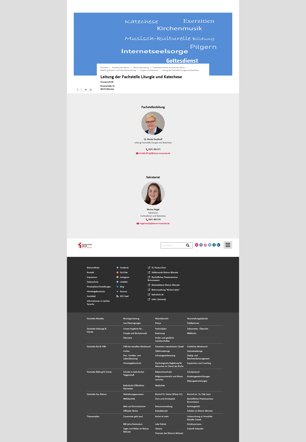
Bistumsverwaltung (141, 67)
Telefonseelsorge (162, 351)
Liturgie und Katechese (149, 70)
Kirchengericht (193, 406)
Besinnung (160, 333)
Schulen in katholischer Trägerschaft (133, 373)
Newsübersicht (161, 318)
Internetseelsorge (194, 351)
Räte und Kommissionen (134, 406)
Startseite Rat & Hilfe (96, 346)
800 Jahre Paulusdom (132, 424)
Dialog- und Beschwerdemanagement (198, 357)
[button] (78, 89)
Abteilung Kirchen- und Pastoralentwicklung (118, 70)
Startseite (104, 67)
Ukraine (158, 428)
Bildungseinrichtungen (197, 381)
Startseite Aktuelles (95, 318)
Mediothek (160, 385)
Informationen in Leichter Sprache (98, 302)
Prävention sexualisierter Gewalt (169, 346)
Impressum (92, 277)
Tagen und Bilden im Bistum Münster (136, 430)
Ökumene (127, 338)
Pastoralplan (161, 328)
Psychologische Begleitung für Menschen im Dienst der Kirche (169, 364)
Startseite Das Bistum (120, 67)
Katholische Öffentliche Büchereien (133, 387)
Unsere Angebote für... (133, 328)
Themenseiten (93, 416)
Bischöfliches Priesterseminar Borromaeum (200, 400)
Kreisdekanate (161, 411)
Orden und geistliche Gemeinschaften (164, 339)
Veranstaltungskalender (197, 318)
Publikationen (193, 323)
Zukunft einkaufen (195, 428)
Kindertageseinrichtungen (198, 376)
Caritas (126, 351)
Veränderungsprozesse (133, 394)
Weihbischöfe (129, 399)
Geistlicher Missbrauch (197, 346)
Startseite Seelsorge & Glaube (97, 330)
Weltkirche (191, 333)
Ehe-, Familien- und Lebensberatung (132, 357)
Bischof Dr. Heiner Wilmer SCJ (168, 394)
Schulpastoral (193, 372)
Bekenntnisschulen (163, 372)
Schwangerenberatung (165, 355)
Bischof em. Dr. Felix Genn (199, 394)
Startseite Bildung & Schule (99, 372)
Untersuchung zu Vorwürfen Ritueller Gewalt (199, 418)
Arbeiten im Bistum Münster (200, 411)
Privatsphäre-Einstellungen (99, 286)
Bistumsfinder (93, 267)
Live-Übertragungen (132, 323)
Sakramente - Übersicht (197, 328)
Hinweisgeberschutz (96, 291)
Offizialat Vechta (130, 411)
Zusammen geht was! (133, 416)
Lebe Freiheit (160, 424)
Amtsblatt (91, 296)
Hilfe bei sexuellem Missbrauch (137, 346)
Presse (158, 323)
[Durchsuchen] (187, 245)
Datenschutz (92, 282)
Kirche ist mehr (162, 416)
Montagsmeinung (131, 318)
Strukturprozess (194, 424)
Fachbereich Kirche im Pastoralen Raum (169, 67)
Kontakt (90, 272)
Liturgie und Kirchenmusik (135, 333)
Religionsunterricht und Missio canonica (169, 378)
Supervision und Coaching (199, 363)
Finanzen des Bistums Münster (169, 433)
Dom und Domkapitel (165, 399)
